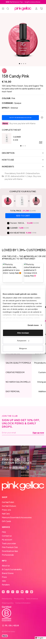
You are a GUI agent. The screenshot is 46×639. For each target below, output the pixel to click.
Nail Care (6, 513)
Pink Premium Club (10, 547)
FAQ (4, 532)
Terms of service (32, 599)
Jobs (4, 581)
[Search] (8, 8)
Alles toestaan (23, 333)
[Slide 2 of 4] (21, 64)
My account (7, 539)
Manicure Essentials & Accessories (17, 517)
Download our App (10, 551)
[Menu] (3, 8)
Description (8, 153)
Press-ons (6, 510)
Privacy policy (19, 599)
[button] (12, 273)
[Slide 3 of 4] (23, 64)
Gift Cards (6, 521)
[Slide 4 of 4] (25, 64)
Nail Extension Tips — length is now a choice (23, 2)
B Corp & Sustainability (12, 569)
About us (6, 565)
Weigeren (23, 348)
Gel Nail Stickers (9, 506)
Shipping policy (7, 603)
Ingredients (8, 166)
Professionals (8, 555)
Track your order (9, 543)
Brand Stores (8, 573)
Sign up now (38, 433)
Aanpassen (21, 341)
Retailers (6, 584)
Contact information (22, 603)
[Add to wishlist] (42, 117)
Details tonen (33, 325)
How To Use (8, 159)
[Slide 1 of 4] (19, 64)
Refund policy (7, 599)
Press (4, 577)
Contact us (7, 536)
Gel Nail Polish (8, 502)
